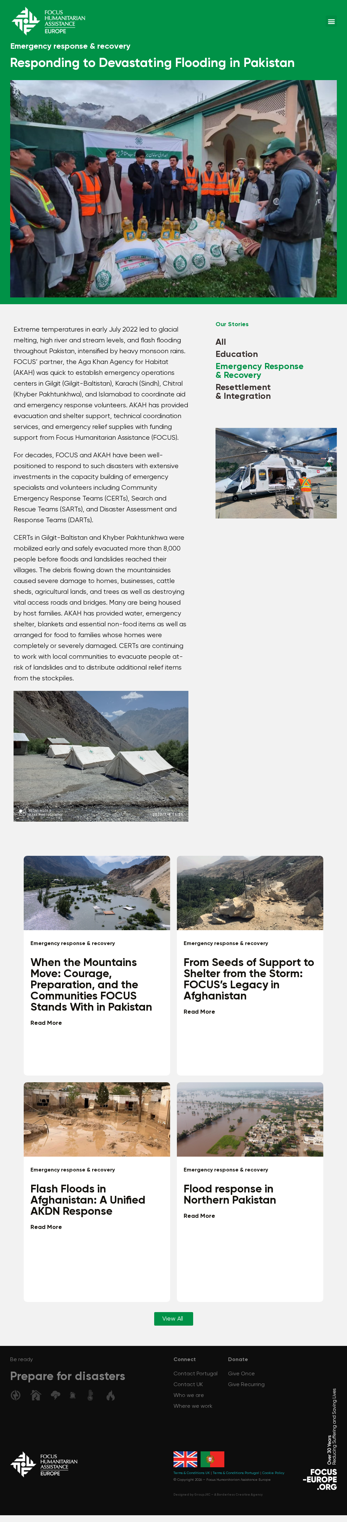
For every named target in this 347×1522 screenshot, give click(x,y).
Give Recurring (246, 1384)
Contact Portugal (196, 1374)
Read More (46, 1023)
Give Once (241, 1374)
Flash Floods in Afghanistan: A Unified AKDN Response (87, 1200)
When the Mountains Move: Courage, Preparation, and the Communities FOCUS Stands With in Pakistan (91, 985)
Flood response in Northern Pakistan (230, 1195)
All (221, 342)
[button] (331, 21)
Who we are (189, 1395)
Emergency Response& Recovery (260, 371)
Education (237, 354)
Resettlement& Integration (243, 392)
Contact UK (188, 1384)
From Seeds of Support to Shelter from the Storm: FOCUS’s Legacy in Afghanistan (249, 979)
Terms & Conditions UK (192, 1473)
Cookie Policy (273, 1473)
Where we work (193, 1406)
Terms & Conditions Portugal (236, 1473)
